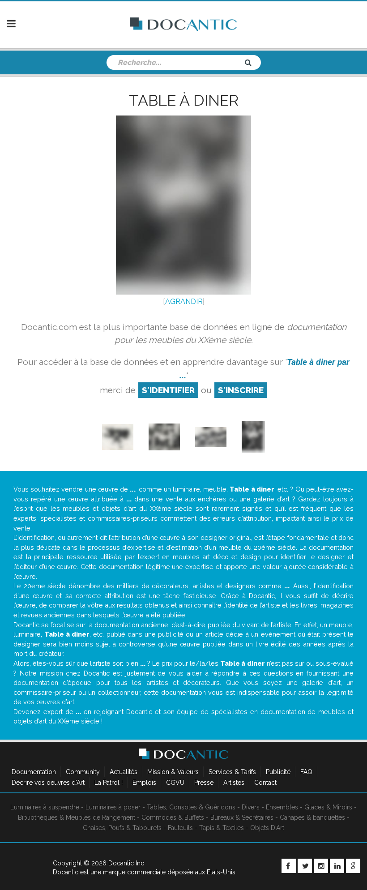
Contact (265, 782)
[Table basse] (164, 436)
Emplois (144, 782)
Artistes (233, 782)
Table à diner (184, 100)
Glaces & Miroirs (328, 807)
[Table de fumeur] (118, 436)
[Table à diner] (253, 436)
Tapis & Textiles (221, 827)
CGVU (175, 782)
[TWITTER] (305, 866)
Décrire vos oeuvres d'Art (48, 782)
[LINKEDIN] (337, 866)
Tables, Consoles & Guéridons (191, 807)
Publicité (278, 771)
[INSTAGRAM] (321, 866)
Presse (203, 782)
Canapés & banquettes (312, 817)
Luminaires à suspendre (44, 807)
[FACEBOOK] (289, 866)
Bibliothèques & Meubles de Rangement (76, 817)
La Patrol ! (108, 782)
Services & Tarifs (232, 771)
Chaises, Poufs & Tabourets (122, 827)
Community (83, 771)
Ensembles (282, 807)
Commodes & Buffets (172, 817)
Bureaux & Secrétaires (241, 817)
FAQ (306, 771)
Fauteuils (180, 827)
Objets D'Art (267, 827)
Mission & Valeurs (173, 771)
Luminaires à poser (113, 807)
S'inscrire (241, 390)
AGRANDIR (184, 301)
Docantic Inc (126, 863)
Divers (251, 807)
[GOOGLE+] (353, 866)
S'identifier (168, 390)
